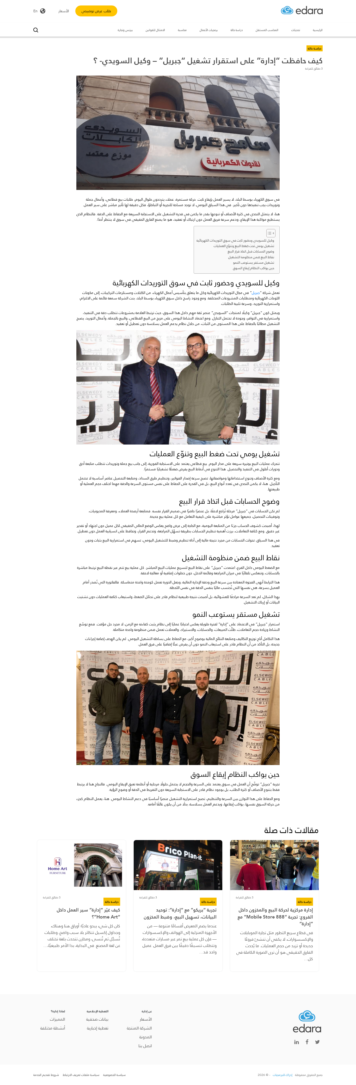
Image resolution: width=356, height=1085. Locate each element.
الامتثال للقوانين (155, 30)
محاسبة (182, 30)
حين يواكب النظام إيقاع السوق (253, 268)
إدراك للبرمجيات (282, 1074)
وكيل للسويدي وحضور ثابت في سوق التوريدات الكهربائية (235, 240)
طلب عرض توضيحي (96, 11)
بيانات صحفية (97, 1019)
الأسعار (63, 11)
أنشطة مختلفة (52, 1028)
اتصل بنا (145, 1046)
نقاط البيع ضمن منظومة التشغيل (251, 257)
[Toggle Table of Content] (268, 233)
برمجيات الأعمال (209, 30)
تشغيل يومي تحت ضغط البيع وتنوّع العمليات (244, 246)
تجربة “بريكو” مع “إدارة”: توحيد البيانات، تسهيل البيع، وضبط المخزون (180, 913)
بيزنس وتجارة (125, 30)
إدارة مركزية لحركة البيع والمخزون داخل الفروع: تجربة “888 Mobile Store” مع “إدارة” (275, 917)
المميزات (57, 1019)
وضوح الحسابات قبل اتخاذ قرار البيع (251, 251)
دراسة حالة (237, 30)
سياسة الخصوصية (114, 1074)
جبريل (256, 292)
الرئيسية (318, 30)
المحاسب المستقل (267, 30)
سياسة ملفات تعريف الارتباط (81, 1074)
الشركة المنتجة (139, 1028)
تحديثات (295, 30)
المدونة (145, 1037)
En (35, 11)
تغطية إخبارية (97, 1028)
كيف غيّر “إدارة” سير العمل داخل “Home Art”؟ (88, 913)
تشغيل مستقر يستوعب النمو (253, 262)
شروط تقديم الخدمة (46, 1074)
